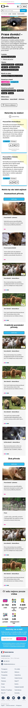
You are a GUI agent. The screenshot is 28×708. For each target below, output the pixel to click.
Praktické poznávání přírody (10, 70)
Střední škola (6, 84)
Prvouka (11, 93)
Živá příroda (19, 64)
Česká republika (20, 13)
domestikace (5, 99)
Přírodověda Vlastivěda (8, 90)
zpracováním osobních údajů (17, 646)
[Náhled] (14, 145)
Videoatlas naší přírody (8, 57)
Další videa (14, 199)
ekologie (14, 13)
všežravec (21, 99)
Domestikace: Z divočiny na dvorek (12, 76)
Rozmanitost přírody (8, 64)
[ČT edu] (5, 7)
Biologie (4, 93)
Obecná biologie (14, 67)
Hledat (23, 10)
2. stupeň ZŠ (14, 82)
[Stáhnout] (11, 145)
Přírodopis (20, 90)
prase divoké (13, 99)
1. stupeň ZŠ (5, 82)
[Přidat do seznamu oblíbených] (17, 145)
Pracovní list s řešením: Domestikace (10, 158)
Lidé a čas (5, 67)
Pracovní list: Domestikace (11, 122)
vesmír (9, 13)
